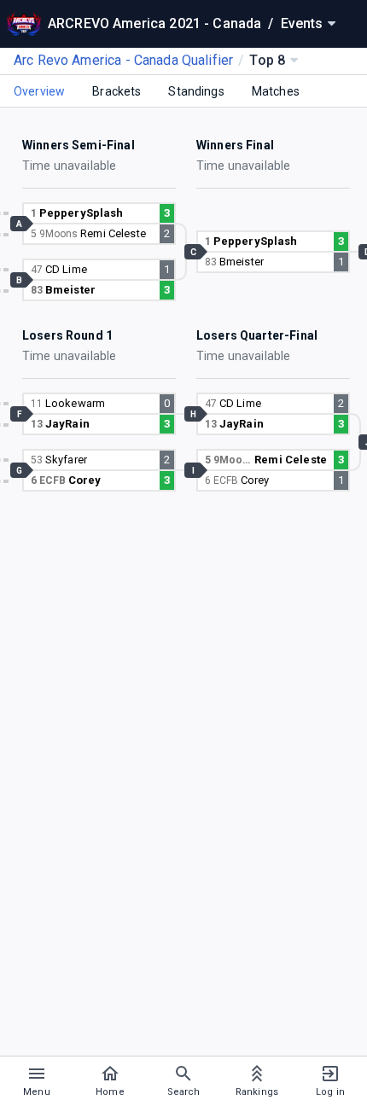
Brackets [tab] (116, 91)
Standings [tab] (196, 91)
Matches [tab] (276, 91)
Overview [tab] (39, 91)
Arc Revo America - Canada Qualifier (123, 60)
